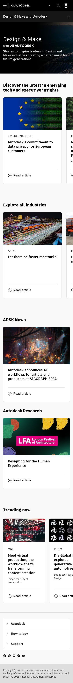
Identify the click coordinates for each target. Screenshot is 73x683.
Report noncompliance (39, 673)
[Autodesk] (21, 5)
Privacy (7, 670)
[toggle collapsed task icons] (50, 5)
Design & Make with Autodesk (25, 16)
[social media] (14, 656)
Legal (6, 676)
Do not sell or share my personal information (38, 670)
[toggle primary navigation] (7, 5)
